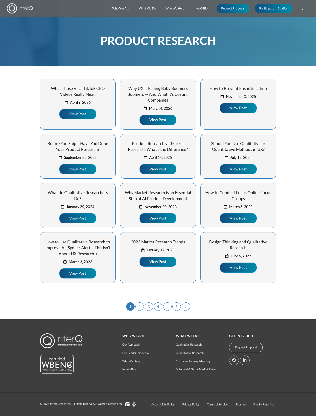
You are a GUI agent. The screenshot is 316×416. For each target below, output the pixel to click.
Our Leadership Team (135, 353)
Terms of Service (217, 404)
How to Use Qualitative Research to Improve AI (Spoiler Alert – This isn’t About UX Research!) (77, 247)
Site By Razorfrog (264, 404)
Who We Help (131, 361)
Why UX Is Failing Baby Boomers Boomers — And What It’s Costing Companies (158, 94)
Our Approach (131, 344)
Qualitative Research (189, 344)
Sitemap (240, 404)
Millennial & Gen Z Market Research (198, 369)
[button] (301, 8)
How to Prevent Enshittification (238, 88)
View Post (77, 114)
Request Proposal (246, 347)
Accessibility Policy (163, 404)
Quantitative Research (190, 353)
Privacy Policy (190, 404)
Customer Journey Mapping (193, 361)
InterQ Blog (129, 369)
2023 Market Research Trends (158, 241)
